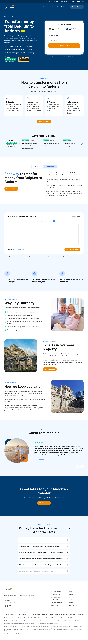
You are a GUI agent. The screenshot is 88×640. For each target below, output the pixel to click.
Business (63, 7)
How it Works (71, 600)
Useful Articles (63, 1)
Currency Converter (56, 602)
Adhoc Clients (80, 614)
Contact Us (71, 594)
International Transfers (57, 597)
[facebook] (5, 606)
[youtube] (10, 606)
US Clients (71, 1)
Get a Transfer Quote (72, 249)
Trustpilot (41, 459)
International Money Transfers (12, 17)
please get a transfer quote (72, 256)
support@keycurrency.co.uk (10, 602)
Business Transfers (56, 594)
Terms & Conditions (55, 614)
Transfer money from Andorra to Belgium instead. (64, 56)
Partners (70, 602)
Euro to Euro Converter (18, 249)
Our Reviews (71, 597)
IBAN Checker (55, 605)
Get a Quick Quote (44, 121)
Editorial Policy (64, 614)
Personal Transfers (56, 591)
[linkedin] (8, 606)
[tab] (64, 45)
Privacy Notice (36, 614)
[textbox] (55, 29)
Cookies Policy (45, 614)
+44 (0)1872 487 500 (9, 600)
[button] (46, 6)
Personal (55, 7)
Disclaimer (72, 614)
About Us (70, 591)
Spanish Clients (80, 1)
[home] (8, 588)
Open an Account (77, 7)
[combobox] (55, 29)
